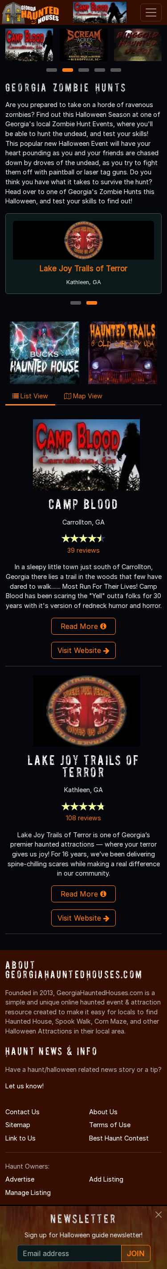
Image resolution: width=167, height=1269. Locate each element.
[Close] (158, 1214)
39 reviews (83, 550)
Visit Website (80, 650)
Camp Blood (83, 504)
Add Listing (106, 1179)
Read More (80, 626)
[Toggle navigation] (151, 12)
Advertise (19, 1179)
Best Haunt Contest (119, 1138)
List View (33, 396)
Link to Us (20, 1138)
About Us (103, 1112)
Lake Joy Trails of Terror (83, 268)
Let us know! (24, 1086)
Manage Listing (28, 1192)
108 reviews (83, 818)
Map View (86, 396)
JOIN (136, 1253)
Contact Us (22, 1112)
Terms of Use (109, 1124)
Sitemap (17, 1124)
